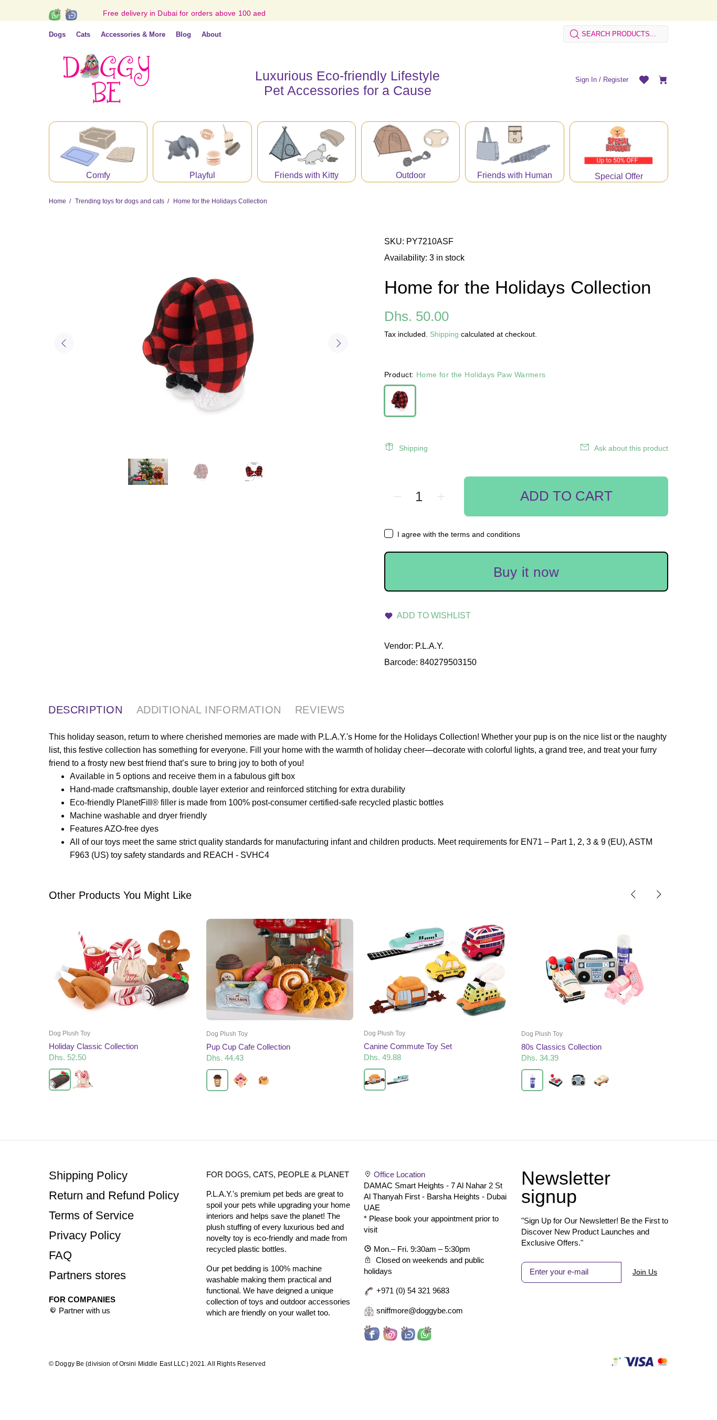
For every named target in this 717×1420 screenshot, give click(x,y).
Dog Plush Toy (69, 1033)
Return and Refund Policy (114, 1195)
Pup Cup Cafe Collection (248, 1046)
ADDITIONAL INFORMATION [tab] (208, 710)
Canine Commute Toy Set (408, 1046)
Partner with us (84, 1310)
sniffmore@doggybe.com (419, 1310)
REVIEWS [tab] (320, 710)
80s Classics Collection (561, 1046)
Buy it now (526, 572)
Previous (64, 343)
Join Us (644, 1272)
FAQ (60, 1255)
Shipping (444, 334)
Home (57, 201)
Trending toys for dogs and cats (119, 201)
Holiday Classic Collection (93, 1046)
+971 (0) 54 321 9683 (412, 1290)
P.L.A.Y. (429, 645)
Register (615, 80)
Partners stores (87, 1275)
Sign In (586, 80)
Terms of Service (91, 1215)
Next (338, 343)
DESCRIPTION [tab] (85, 710)
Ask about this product (631, 448)
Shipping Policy (88, 1175)
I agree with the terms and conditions (458, 534)
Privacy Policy (85, 1235)
